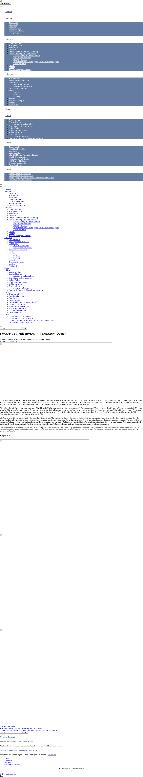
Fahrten (11, 90)
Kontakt (7, 758)
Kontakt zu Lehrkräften (17, 149)
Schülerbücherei (14, 78)
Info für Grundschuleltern (18, 157)
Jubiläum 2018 (14, 105)
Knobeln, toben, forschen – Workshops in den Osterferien (21, 728)
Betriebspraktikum (19, 64)
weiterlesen (60, 746)
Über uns (8, 18)
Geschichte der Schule (17, 35)
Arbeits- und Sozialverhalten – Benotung (23, 52)
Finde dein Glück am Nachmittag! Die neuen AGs (18, 750)
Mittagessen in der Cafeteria (19, 159)
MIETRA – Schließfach (17, 161)
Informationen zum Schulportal (20, 174)
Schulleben (9, 74)
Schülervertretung (15, 120)
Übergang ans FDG (20, 60)
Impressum (8, 760)
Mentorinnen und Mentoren (18, 130)
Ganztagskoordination (16, 31)
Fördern (12, 66)
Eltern (7, 109)
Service (8, 142)
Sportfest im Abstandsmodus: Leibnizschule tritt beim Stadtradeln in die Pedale (29, 730)
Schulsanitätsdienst (15, 122)
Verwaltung (13, 27)
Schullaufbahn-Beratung (22, 58)
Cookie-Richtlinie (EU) (12, 764)
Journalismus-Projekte (21, 136)
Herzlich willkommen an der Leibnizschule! (16, 741)
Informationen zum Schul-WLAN (21, 176)
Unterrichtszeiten (15, 153)
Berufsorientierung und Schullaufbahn (22, 54)
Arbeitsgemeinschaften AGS (19, 80)
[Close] (1, 184)
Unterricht (12, 50)
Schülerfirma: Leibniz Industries (20, 126)
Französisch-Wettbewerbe (22, 86)
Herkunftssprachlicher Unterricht (20, 180)
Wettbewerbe (13, 82)
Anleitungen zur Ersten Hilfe (23, 124)
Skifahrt (16, 93)
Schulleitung (13, 25)
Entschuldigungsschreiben (18, 163)
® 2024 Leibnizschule (8, 774)
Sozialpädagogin (15, 33)
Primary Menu (5, 3)
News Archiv (13, 23)
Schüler (8, 116)
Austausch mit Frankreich (18, 88)
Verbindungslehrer (15, 132)
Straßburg (16, 95)
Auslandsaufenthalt (15, 165)
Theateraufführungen (16, 101)
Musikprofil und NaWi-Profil (19, 46)
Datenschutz (8, 762)
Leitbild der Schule (15, 44)
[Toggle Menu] (1, 186)
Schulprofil (9, 39)
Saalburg (16, 97)
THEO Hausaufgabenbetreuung (20, 70)
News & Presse (13, 339)
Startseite (8, 12)
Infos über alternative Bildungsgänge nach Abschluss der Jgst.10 (36, 62)
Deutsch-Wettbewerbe (21, 84)
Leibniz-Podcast (14, 128)
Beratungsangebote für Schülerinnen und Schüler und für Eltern (31, 178)
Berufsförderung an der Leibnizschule (26, 56)
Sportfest (12, 103)
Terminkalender (14, 147)
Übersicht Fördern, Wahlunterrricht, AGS (23, 155)
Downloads (13, 151)
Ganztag (12, 68)
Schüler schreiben (15, 134)
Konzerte (12, 99)
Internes (8, 169)
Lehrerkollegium (15, 29)
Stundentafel (13, 48)
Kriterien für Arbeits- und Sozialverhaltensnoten (26, 138)
